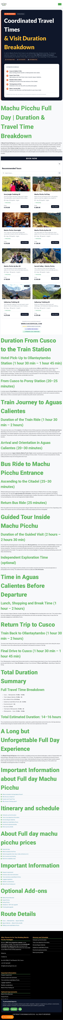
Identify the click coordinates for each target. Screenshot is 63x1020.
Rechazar (14, 1009)
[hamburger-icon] (59, 4)
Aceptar (6, 1009)
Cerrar (20, 1009)
